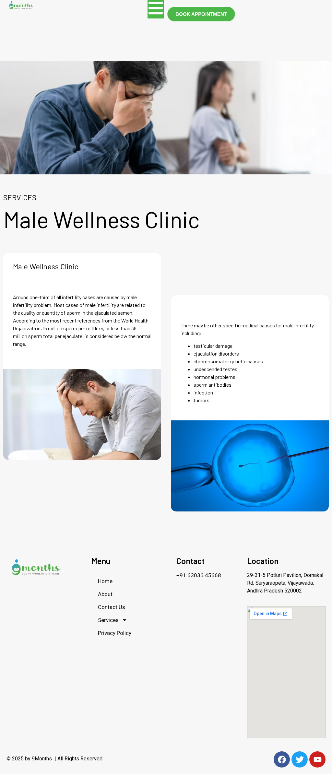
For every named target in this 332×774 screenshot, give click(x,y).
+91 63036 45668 (198, 575)
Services (108, 620)
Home (105, 581)
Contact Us (111, 607)
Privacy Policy (114, 633)
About (105, 594)
